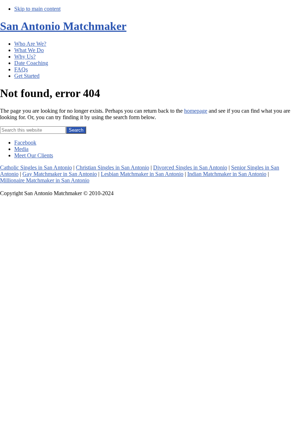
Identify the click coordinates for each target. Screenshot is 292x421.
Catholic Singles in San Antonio (36, 167)
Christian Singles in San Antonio (112, 167)
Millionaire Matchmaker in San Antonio (44, 180)
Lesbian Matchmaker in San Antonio (142, 174)
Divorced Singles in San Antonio (190, 167)
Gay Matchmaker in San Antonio (59, 174)
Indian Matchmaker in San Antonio (226, 174)
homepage (195, 111)
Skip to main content (37, 9)
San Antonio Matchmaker (63, 26)
